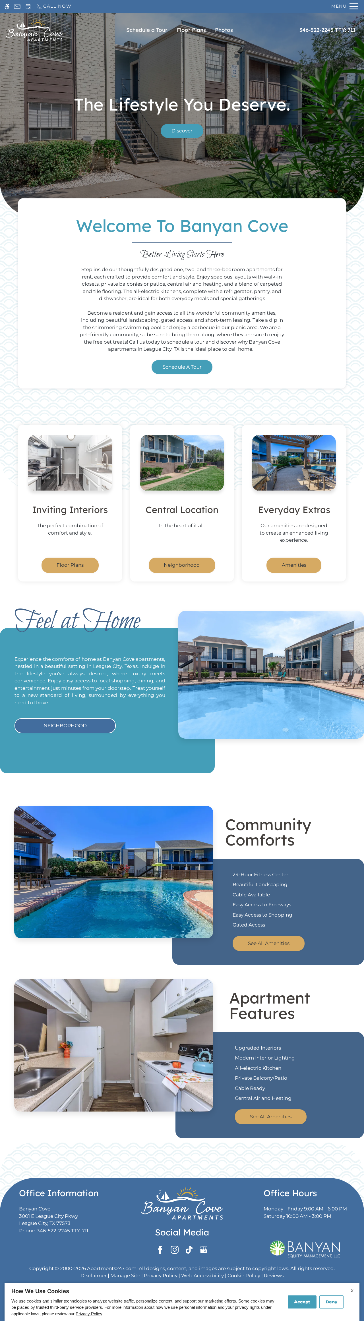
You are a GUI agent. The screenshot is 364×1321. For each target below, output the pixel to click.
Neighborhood (182, 565)
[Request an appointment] (28, 6)
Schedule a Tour (146, 29)
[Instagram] (175, 1249)
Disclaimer (93, 1275)
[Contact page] (17, 6)
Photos (224, 29)
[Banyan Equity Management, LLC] (305, 1249)
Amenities (294, 565)
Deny (331, 1302)
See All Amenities (268, 943)
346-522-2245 (327, 29)
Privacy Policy (160, 1275)
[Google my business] (204, 1249)
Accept (302, 1302)
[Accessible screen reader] (7, 6)
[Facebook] (160, 1249)
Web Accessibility (202, 1275)
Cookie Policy (244, 1275)
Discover (182, 131)
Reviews (274, 1275)
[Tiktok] (189, 1249)
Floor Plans (191, 29)
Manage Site (125, 1275)
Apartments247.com (111, 1268)
